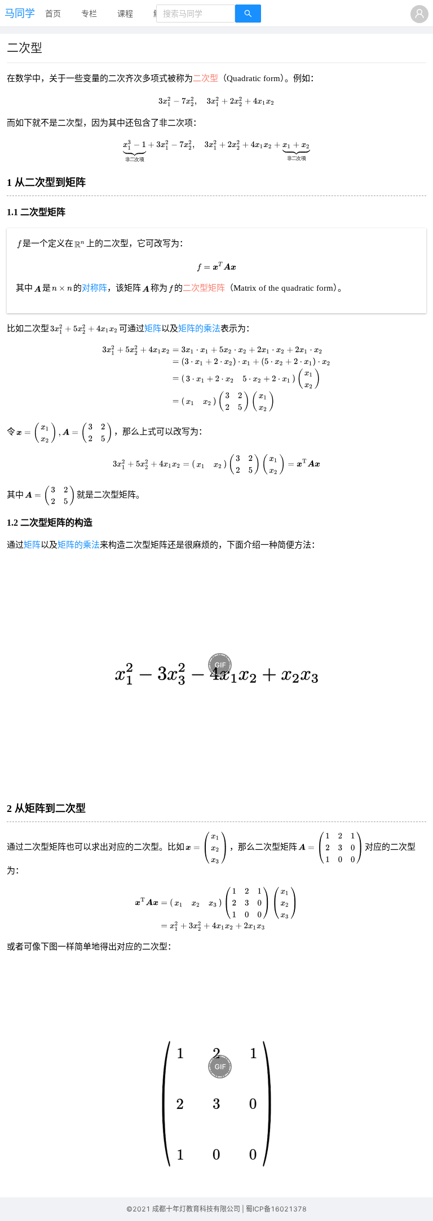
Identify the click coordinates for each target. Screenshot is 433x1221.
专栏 (89, 13)
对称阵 (94, 287)
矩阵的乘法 (199, 328)
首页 (53, 13)
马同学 (20, 13)
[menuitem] (53, 14)
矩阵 (152, 328)
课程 (125, 13)
